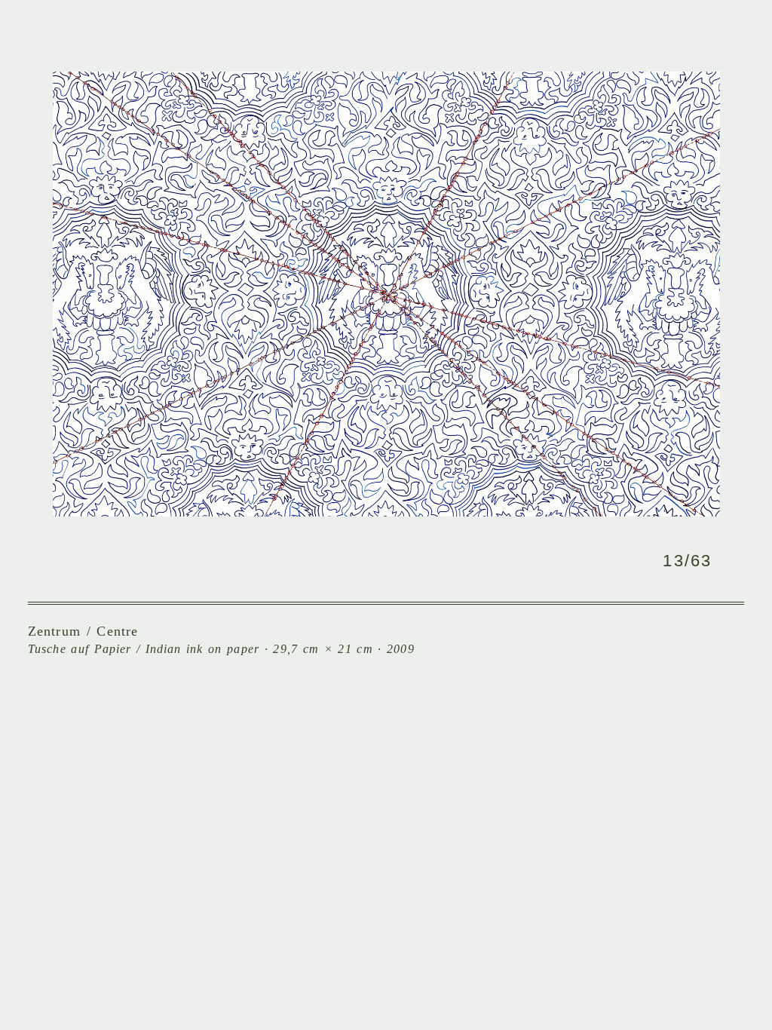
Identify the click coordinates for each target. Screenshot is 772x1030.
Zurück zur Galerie (357, 560)
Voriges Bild (207, 297)
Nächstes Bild (565, 297)
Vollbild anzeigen (411, 560)
